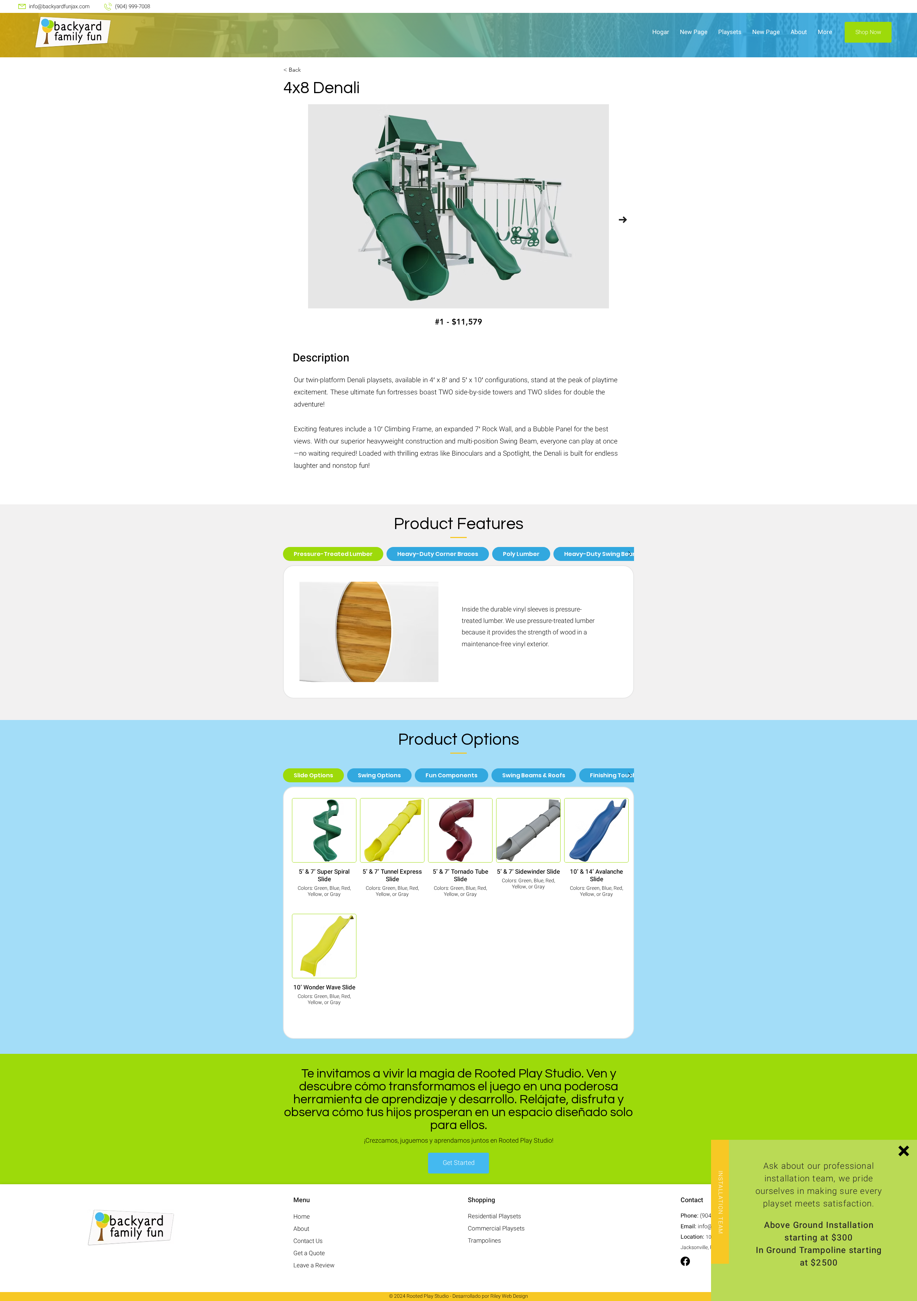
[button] (903, 1151)
